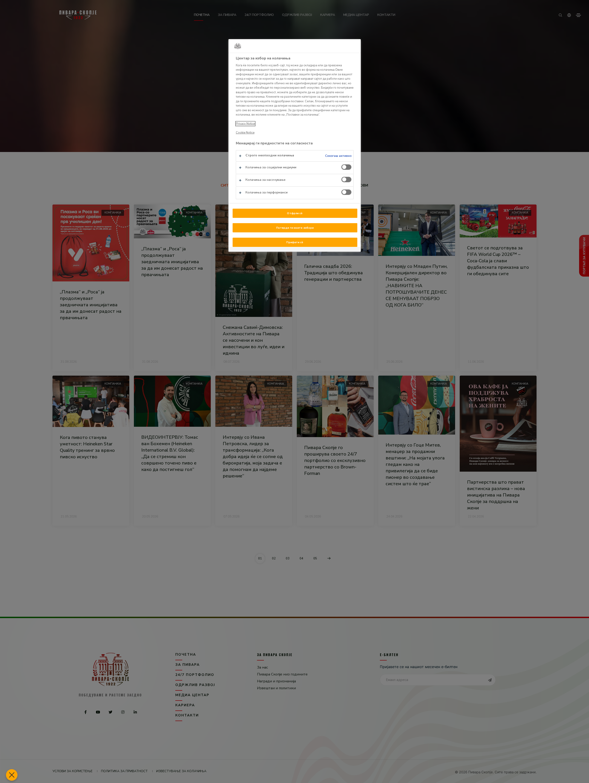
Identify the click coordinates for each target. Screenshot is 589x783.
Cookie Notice (245, 133)
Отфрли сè (295, 213)
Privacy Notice (245, 124)
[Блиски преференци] (11, 775)
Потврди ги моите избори (295, 228)
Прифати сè (294, 242)
